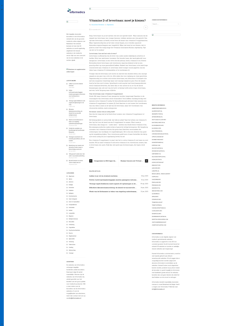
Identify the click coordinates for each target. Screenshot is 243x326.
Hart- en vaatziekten (74, 201)
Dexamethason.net (157, 139)
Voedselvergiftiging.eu (159, 208)
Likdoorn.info (156, 168)
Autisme (71, 182)
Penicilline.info (156, 182)
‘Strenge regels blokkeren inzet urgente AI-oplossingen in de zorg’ (77, 102)
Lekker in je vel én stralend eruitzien (103, 176)
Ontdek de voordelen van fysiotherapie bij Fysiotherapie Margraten (76, 130)
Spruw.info (155, 196)
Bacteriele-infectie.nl (158, 122)
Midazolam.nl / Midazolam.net (161, 173)
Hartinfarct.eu (156, 154)
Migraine (71, 216)
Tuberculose (72, 244)
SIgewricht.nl (156, 188)
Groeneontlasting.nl (158, 151)
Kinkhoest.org (156, 165)
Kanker (70, 210)
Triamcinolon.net (157, 202)
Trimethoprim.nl (157, 205)
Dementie (71, 187)
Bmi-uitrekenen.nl (157, 131)
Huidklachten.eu (157, 159)
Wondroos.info (156, 213)
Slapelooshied (72, 236)
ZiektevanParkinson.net (159, 222)
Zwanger (71, 253)
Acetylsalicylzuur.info (159, 119)
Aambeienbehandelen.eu (159, 108)
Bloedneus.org (156, 128)
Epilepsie (71, 193)
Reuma (71, 233)
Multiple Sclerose (73, 219)
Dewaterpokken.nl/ (157, 142)
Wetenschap (72, 250)
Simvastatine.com (157, 191)
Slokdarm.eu (156, 193)
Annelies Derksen (97, 25)
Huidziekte (71, 207)
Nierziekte (71, 221)
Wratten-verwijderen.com (160, 219)
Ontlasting (71, 224)
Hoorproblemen (73, 204)
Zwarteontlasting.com (159, 225)
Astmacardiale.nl (157, 117)
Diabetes (71, 190)
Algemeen (71, 176)
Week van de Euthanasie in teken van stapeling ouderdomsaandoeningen (76, 121)
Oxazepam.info (156, 179)
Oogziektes (72, 227)
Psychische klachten (74, 230)
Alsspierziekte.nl (157, 111)
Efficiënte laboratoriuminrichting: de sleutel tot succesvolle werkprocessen (118, 188)
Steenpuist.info (156, 199)
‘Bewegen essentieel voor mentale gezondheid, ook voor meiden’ (77, 138)
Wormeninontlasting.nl (159, 216)
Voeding (71, 247)
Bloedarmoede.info (158, 125)
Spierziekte (72, 239)
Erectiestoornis (73, 196)
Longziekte (72, 213)
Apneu (70, 179)
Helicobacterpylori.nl (159, 156)
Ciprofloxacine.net (158, 136)
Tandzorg (71, 241)
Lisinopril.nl (155, 171)
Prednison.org (156, 185)
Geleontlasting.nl (157, 148)
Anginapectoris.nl (157, 114)
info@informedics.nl (75, 298)
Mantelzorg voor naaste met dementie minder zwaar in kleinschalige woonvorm (76, 147)
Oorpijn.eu (155, 176)
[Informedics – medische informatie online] (75, 11)
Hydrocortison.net (158, 162)
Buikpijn (71, 184)
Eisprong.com (156, 145)
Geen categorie (73, 199)
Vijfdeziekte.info (157, 211)
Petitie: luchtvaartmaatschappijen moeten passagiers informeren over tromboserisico (121, 180)
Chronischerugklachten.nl (160, 134)
